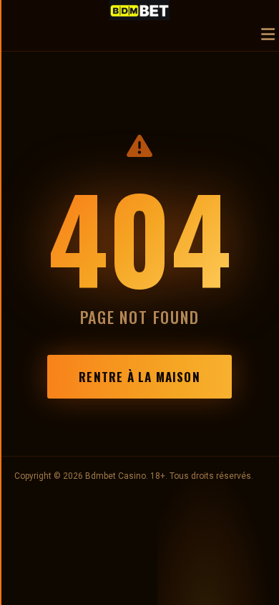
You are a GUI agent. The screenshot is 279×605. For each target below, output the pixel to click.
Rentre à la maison (139, 377)
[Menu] (268, 35)
